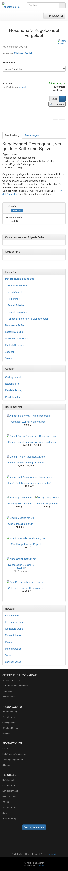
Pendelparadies (13, 648)
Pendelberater (12, 397)
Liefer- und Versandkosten (14, 753)
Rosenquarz (17, 210)
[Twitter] (41, 844)
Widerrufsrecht (9, 696)
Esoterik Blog (12, 383)
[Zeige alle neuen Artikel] (62, 407)
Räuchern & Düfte (14, 325)
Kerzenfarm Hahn (14, 622)
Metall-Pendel (15, 292)
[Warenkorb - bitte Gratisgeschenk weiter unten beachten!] (25, 15)
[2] (57, 104)
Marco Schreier (13, 635)
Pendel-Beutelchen (17, 312)
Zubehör (9, 351)
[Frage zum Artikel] (62, 116)
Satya (8, 655)
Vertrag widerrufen (34, 827)
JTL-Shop (39, 865)
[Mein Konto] (32, 15)
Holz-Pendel (14, 298)
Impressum (7, 691)
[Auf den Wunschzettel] (55, 116)
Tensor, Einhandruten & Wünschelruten (28, 318)
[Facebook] (36, 844)
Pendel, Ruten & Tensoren (19, 278)
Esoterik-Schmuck (14, 345)
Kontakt (5, 748)
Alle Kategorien (54, 15)
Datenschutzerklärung (12, 680)
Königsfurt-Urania (14, 628)
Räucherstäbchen (10, 728)
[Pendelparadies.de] (11, 5)
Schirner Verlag (13, 661)
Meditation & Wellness (16, 338)
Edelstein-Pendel (23, 53)
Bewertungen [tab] (32, 135)
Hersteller (6, 733)
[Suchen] (62, 5)
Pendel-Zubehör (16, 305)
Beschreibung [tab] (12, 135)
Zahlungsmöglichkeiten (12, 759)
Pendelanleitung (13, 390)
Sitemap (6, 764)
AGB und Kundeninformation (15, 685)
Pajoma (9, 642)
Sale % (8, 358)
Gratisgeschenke (14, 377)
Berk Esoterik (12, 615)
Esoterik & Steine (14, 331)
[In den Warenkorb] (62, 99)
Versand (22, 87)
